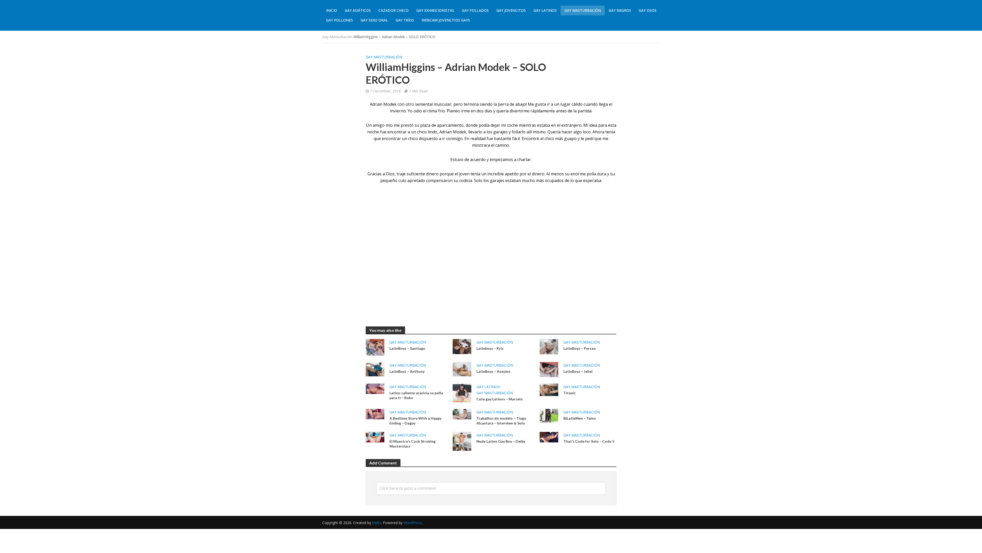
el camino (500, 145)
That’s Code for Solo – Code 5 (588, 441)
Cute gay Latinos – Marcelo (499, 399)
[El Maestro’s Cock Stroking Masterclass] (375, 437)
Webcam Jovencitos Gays (446, 20)
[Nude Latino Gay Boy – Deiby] (462, 441)
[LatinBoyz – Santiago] (375, 347)
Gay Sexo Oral (374, 20)
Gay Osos (647, 10)
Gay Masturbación (582, 10)
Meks (376, 522)
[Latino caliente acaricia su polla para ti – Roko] (375, 388)
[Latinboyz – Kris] (462, 346)
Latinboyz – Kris (490, 348)
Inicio (331, 10)
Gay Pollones (339, 20)
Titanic (569, 393)
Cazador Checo (393, 10)
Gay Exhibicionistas (435, 10)
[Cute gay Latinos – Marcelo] (462, 392)
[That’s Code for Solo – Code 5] (549, 437)
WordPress (413, 522)
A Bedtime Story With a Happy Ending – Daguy (415, 420)
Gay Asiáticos (358, 10)
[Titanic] (549, 389)
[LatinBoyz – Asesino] (462, 368)
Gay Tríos (405, 20)
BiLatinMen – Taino (579, 418)
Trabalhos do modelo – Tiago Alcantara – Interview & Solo (501, 420)
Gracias (374, 174)
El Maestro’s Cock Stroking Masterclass (412, 443)
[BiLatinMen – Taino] (549, 415)
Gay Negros (620, 10)
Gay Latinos (545, 10)
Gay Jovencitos (511, 10)
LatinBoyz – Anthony (407, 371)
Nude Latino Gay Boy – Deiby (500, 441)
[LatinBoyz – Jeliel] (549, 369)
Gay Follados (475, 10)
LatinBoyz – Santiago (407, 348)
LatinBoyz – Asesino (493, 371)
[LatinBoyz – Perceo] (549, 346)
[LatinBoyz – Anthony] (375, 368)
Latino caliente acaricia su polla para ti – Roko (416, 395)
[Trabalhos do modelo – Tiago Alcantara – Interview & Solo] (462, 414)
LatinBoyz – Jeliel (578, 371)
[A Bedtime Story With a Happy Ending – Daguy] (375, 414)
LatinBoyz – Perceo (579, 348)
